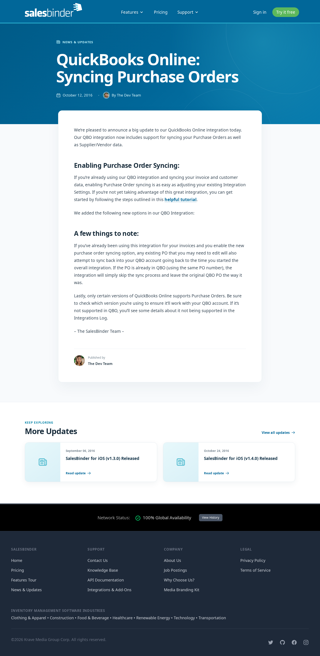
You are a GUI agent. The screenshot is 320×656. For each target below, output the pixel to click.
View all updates (276, 432)
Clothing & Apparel (28, 617)
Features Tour (23, 580)
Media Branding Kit (181, 589)
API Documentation (106, 580)
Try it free (285, 12)
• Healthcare (121, 617)
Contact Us (98, 560)
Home (16, 560)
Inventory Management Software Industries (58, 610)
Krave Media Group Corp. (47, 639)
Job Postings (175, 570)
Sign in (259, 12)
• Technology (182, 617)
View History (210, 517)
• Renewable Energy (151, 617)
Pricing (161, 12)
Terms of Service (255, 570)
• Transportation (210, 617)
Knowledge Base (103, 570)
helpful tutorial (181, 199)
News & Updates (77, 42)
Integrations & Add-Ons (109, 589)
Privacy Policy (252, 560)
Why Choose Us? (179, 580)
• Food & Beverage (91, 617)
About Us (172, 560)
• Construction (60, 617)
